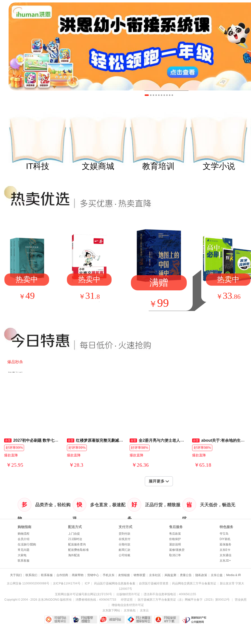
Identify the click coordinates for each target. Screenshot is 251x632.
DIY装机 (225, 539)
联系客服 (23, 560)
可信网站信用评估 (57, 619)
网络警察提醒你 (84, 619)
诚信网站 (112, 619)
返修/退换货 (177, 550)
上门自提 (74, 533)
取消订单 (175, 555)
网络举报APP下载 (166, 619)
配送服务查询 (77, 544)
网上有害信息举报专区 (139, 619)
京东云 (144, 610)
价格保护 (175, 539)
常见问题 (23, 550)
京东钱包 (130, 610)
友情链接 (124, 575)
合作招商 (62, 575)
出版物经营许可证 (128, 594)
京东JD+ (225, 560)
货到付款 (124, 533)
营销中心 (93, 575)
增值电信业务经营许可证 (128, 605)
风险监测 (170, 575)
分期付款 (124, 544)
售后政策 (175, 533)
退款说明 (175, 544)
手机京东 (108, 575)
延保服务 (225, 544)
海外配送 (74, 555)
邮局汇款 (124, 550)
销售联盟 (139, 575)
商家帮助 (78, 575)
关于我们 (16, 575)
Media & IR (233, 575)
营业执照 (241, 599)
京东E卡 (225, 550)
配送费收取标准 (78, 550)
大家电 (22, 555)
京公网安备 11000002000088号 (28, 583)
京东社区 (155, 575)
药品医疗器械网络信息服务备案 (114, 583)
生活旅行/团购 (27, 544)
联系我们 (31, 575)
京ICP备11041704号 (66, 583)
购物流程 (23, 533)
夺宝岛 (224, 533)
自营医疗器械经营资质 (153, 583)
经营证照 (127, 599)
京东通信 (225, 555)
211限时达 (75, 539)
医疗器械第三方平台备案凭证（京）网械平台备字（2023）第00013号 (184, 599)
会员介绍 (23, 539)
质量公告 (186, 575)
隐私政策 (201, 575)
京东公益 (217, 575)
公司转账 (124, 555)
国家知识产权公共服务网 (194, 619)
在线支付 (124, 539)
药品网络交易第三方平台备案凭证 (194, 583)
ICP (87, 583)
